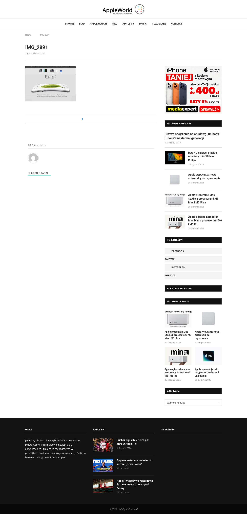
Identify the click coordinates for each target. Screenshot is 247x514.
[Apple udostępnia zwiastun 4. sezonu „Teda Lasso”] (103, 465)
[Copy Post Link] (93, 119)
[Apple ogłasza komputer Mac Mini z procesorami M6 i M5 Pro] (175, 222)
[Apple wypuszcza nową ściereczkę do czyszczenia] (175, 179)
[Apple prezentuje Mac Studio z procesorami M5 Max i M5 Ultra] (175, 200)
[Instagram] (33, 9)
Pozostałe (159, 23)
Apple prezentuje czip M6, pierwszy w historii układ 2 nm (207, 372)
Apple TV (128, 23)
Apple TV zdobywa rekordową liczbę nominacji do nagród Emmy (135, 484)
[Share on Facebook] (88, 119)
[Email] (43, 9)
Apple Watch (98, 23)
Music (143, 23)
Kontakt (176, 23)
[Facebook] (26, 9)
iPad (82, 23)
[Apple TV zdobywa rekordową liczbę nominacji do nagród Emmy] (103, 485)
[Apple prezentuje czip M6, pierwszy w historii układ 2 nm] (208, 356)
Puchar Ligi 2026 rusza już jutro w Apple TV (133, 442)
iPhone (69, 23)
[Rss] (39, 9)
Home (28, 34)
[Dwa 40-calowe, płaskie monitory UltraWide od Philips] (175, 157)
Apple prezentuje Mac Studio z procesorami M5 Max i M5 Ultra (203, 198)
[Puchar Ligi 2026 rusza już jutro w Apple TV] (103, 445)
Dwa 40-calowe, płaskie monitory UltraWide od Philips (202, 156)
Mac (114, 23)
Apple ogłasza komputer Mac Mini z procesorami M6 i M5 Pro (205, 220)
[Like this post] (85, 119)
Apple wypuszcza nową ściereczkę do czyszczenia (204, 176)
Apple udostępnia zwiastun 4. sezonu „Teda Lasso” (134, 462)
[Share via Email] (97, 119)
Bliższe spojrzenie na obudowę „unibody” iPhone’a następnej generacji (192, 136)
